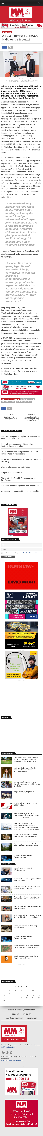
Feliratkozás (8, 557)
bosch (26, 399)
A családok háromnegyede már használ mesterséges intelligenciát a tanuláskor (27, 784)
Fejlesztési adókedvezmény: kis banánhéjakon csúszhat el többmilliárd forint (25, 770)
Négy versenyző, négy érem (24, 792)
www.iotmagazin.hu (18, 1060)
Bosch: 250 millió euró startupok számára (11, 418)
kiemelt (12, 401)
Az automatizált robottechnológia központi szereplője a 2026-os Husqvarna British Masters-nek (26, 759)
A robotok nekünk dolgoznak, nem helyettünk (20, 486)
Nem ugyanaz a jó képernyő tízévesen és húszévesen (27, 907)
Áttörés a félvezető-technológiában (15, 467)
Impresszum (27, 1014)
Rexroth (28, 401)
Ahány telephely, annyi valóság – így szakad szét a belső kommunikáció (27, 898)
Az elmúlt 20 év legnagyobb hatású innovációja (20, 491)
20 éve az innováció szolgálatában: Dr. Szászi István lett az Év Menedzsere (19, 453)
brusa (32, 399)
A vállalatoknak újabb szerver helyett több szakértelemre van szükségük (27, 916)
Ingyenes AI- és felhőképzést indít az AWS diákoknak (27, 880)
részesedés (19, 401)
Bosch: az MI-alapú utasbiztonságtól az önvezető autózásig (21, 460)
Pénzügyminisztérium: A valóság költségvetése (25, 927)
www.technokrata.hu (6, 1060)
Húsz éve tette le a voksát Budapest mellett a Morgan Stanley (27, 887)
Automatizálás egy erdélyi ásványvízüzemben (23, 856)
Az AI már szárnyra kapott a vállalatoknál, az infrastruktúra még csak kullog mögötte (26, 816)
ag (21, 399)
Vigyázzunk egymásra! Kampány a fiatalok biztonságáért (26, 957)
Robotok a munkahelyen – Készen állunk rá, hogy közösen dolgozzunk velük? (21, 445)
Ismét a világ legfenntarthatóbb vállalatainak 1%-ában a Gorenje (25, 835)
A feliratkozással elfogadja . (21, 553)
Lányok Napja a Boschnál (11, 473)
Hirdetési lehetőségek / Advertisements (21, 1010)
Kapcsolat (15, 1014)
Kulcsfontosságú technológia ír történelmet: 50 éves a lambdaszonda (20, 437)
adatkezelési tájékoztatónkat (29, 553)
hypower (5, 401)
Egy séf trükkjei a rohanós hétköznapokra (23, 869)
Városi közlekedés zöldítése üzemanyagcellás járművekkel (19, 479)
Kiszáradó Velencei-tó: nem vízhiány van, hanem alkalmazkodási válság (26, 947)
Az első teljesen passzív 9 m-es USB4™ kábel (25, 804)
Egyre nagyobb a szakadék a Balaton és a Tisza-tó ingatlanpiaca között (27, 845)
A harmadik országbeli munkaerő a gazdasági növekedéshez (31, 418)
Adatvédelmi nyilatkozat (14, 1018)
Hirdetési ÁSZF (32, 1018)
